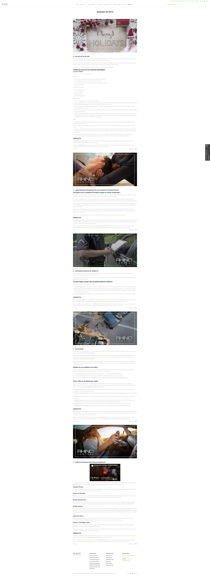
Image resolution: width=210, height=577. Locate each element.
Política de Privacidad (76, 573)
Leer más (75, 149)
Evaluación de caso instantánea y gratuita (95, 227)
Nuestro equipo (109, 555)
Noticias (88, 187)
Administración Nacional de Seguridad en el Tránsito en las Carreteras (100, 357)
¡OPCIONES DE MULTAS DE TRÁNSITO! (86, 271)
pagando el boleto (92, 286)
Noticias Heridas (109, 563)
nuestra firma (91, 58)
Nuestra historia (109, 557)
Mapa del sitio (82, 573)
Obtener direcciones (126, 560)
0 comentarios (92, 187)
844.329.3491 (105, 146)
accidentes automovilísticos (78, 510)
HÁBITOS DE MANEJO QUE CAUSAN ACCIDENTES (90, 462)
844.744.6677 (172, 4)
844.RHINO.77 (128, 558)
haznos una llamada (121, 215)
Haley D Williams (79, 71)
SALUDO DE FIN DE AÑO (82, 56)
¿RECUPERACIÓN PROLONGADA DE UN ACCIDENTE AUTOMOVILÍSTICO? (97, 190)
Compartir (132, 149)
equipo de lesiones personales (90, 64)
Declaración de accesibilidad (89, 573)
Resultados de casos (110, 559)
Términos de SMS (96, 573)
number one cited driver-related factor (91, 495)
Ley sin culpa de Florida (94, 561)
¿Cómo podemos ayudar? (94, 559)
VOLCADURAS (79, 349)
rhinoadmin (76, 187)
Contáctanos (108, 561)
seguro (114, 205)
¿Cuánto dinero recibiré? (94, 557)
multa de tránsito (83, 277)
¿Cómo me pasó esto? (93, 555)
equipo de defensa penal (103, 301)
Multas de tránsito (90, 268)
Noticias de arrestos (109, 565)
